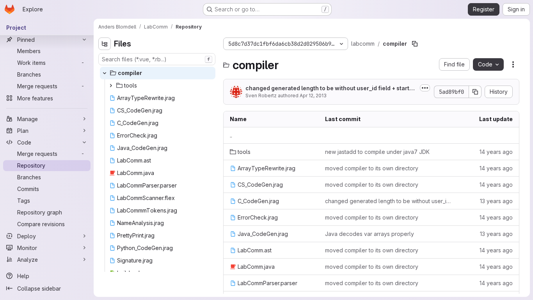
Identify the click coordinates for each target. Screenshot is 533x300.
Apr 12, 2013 (313, 95)
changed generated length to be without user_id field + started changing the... (330, 88)
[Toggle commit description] (425, 87)
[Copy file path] (415, 44)
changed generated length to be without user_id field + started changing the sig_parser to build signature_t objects (389, 201)
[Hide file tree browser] (104, 44)
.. (231, 135)
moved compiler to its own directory (371, 168)
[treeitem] (157, 73)
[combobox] (156, 59)
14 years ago (496, 151)
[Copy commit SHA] (475, 92)
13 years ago (496, 201)
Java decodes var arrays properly (369, 233)
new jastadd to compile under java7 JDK (377, 151)
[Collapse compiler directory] (104, 73)
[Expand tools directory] (110, 85)
